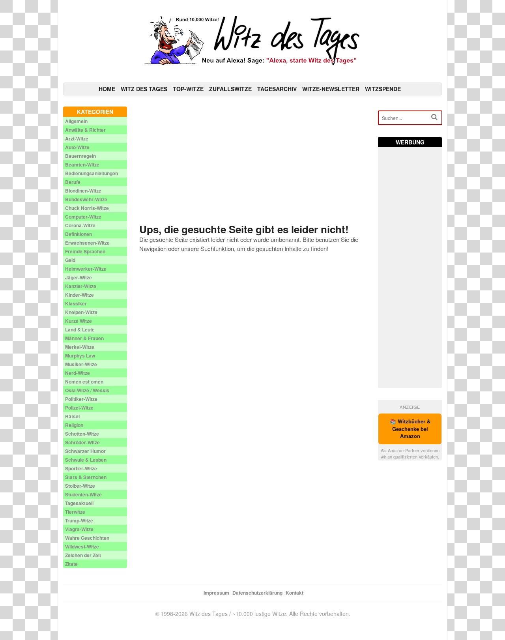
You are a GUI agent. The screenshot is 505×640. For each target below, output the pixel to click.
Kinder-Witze (79, 294)
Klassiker (76, 303)
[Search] (434, 117)
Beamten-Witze (82, 164)
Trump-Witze (79, 520)
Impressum (216, 592)
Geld (70, 260)
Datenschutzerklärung (257, 592)
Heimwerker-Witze (86, 268)
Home (107, 89)
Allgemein (76, 121)
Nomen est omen (84, 381)
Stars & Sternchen (86, 477)
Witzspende (383, 89)
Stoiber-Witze (80, 485)
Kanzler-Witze (80, 286)
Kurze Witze (78, 320)
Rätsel (72, 416)
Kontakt (294, 592)
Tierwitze (75, 511)
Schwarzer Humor (85, 451)
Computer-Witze (83, 216)
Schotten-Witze (82, 433)
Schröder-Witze (82, 442)
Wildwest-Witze (82, 546)
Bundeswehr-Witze (86, 199)
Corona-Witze (80, 225)
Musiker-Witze (81, 364)
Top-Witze (188, 89)
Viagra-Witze (79, 529)
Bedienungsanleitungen (91, 173)
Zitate (71, 563)
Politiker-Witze (81, 398)
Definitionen (78, 234)
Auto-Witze (77, 147)
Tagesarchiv (277, 89)
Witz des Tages (144, 89)
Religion (74, 425)
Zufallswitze (230, 89)
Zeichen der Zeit (83, 555)
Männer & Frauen (84, 338)
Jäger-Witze (78, 277)
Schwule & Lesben (86, 459)
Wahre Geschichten (87, 537)
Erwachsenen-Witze (87, 242)
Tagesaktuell (79, 503)
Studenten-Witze (83, 494)
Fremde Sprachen (85, 251)
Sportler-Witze (81, 468)
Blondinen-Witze (83, 190)
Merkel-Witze (79, 346)
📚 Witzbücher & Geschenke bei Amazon (410, 428)
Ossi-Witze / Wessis (87, 390)
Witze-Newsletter (330, 89)
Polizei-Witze (79, 407)
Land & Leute (80, 329)
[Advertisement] (252, 162)
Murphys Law (80, 355)
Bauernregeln (80, 155)
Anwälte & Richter (85, 129)
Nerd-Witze (77, 372)
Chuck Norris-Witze (87, 207)
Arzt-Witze (76, 138)
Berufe (72, 181)
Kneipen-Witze (81, 312)
